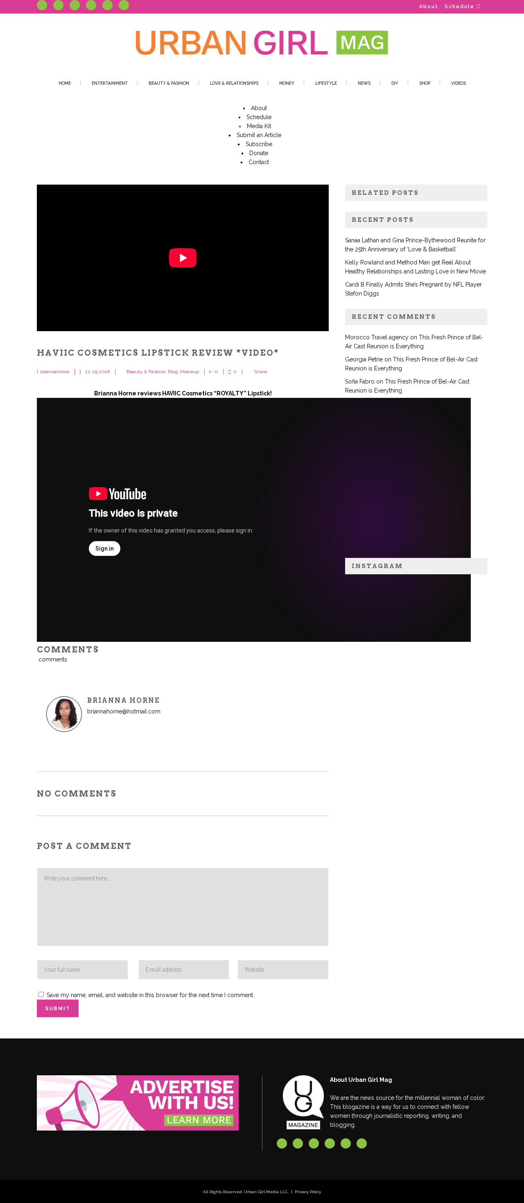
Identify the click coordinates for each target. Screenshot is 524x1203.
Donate (258, 153)
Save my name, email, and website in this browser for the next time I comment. (150, 995)
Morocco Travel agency (377, 337)
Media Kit (259, 126)
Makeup (189, 372)
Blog (173, 372)
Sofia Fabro (360, 381)
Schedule (459, 6)
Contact (258, 162)
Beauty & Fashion (145, 372)
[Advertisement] (416, 481)
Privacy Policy (308, 1191)
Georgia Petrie (364, 359)
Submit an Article (259, 135)
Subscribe (259, 144)
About (428, 6)
